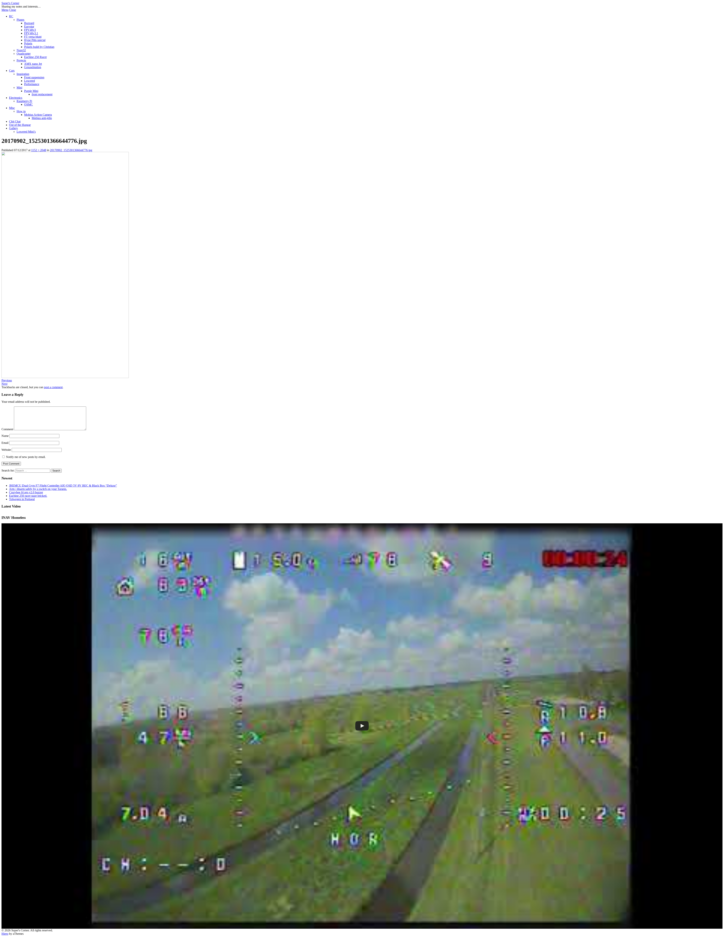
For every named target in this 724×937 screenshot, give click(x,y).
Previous (7, 380)
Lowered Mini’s (26, 131)
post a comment (53, 387)
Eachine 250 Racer (35, 57)
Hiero (5, 933)
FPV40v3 (30, 29)
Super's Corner (10, 3)
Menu (5, 9)
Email (5, 442)
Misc (12, 107)
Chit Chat (15, 121)
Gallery (13, 128)
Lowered (29, 80)
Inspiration (23, 74)
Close (12, 9)
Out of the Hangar (20, 124)
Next (4, 383)
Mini (19, 87)
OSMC (28, 104)
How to (21, 111)
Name (5, 435)
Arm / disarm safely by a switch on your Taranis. (38, 489)
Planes (20, 19)
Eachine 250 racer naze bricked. (28, 495)
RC (11, 16)
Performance (31, 84)
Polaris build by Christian (39, 46)
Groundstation (32, 67)
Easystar (29, 26)
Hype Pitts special (34, 40)
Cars (12, 70)
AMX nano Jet (33, 63)
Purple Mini (31, 91)
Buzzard (29, 23)
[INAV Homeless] (362, 726)
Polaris (28, 43)
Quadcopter (24, 53)
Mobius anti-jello (42, 118)
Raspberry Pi (24, 101)
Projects (21, 60)
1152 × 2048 (38, 150)
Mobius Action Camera (38, 114)
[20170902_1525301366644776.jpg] (65, 377)
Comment (7, 429)
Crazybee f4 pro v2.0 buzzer (26, 492)
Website (6, 449)
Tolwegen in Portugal (22, 499)
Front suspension (34, 77)
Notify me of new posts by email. (26, 457)
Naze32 (21, 50)
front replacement (42, 94)
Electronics (15, 97)
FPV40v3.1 (31, 33)
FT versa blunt (32, 36)
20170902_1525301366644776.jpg (71, 150)
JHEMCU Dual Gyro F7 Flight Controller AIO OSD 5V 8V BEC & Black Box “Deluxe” (63, 485)
